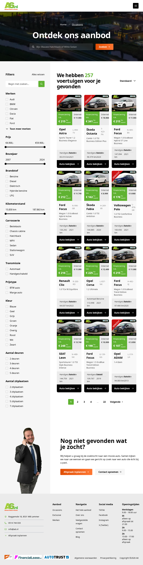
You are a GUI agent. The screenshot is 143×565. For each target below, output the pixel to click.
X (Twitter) (103, 525)
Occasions (77, 24)
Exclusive (57, 515)
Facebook (103, 515)
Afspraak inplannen (75, 471)
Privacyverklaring (108, 558)
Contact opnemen (108, 471)
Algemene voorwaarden (86, 558)
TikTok (102, 510)
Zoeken (103, 46)
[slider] (6, 147)
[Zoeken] (41, 84)
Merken (56, 520)
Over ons (80, 515)
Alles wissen (38, 74)
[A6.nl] (11, 6)
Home (63, 24)
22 (104, 401)
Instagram (104, 520)
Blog (78, 537)
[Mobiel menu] (136, 6)
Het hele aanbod (83, 510)
